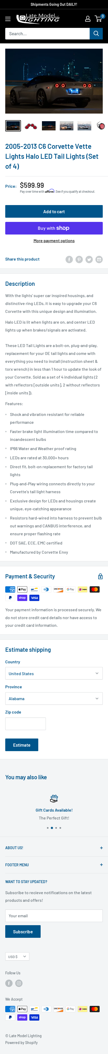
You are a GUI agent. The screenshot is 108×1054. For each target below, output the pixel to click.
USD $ (13, 956)
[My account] (87, 19)
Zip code (13, 711)
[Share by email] (99, 259)
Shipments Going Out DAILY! (54, 4)
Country (12, 661)
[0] (98, 19)
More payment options (54, 240)
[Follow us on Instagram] (19, 983)
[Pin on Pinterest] (79, 259)
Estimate (21, 744)
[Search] (96, 33)
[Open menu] (7, 19)
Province (13, 686)
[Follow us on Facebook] (9, 983)
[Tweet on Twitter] (89, 259)
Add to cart (54, 211)
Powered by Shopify (21, 1042)
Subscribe (23, 931)
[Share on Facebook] (69, 259)
